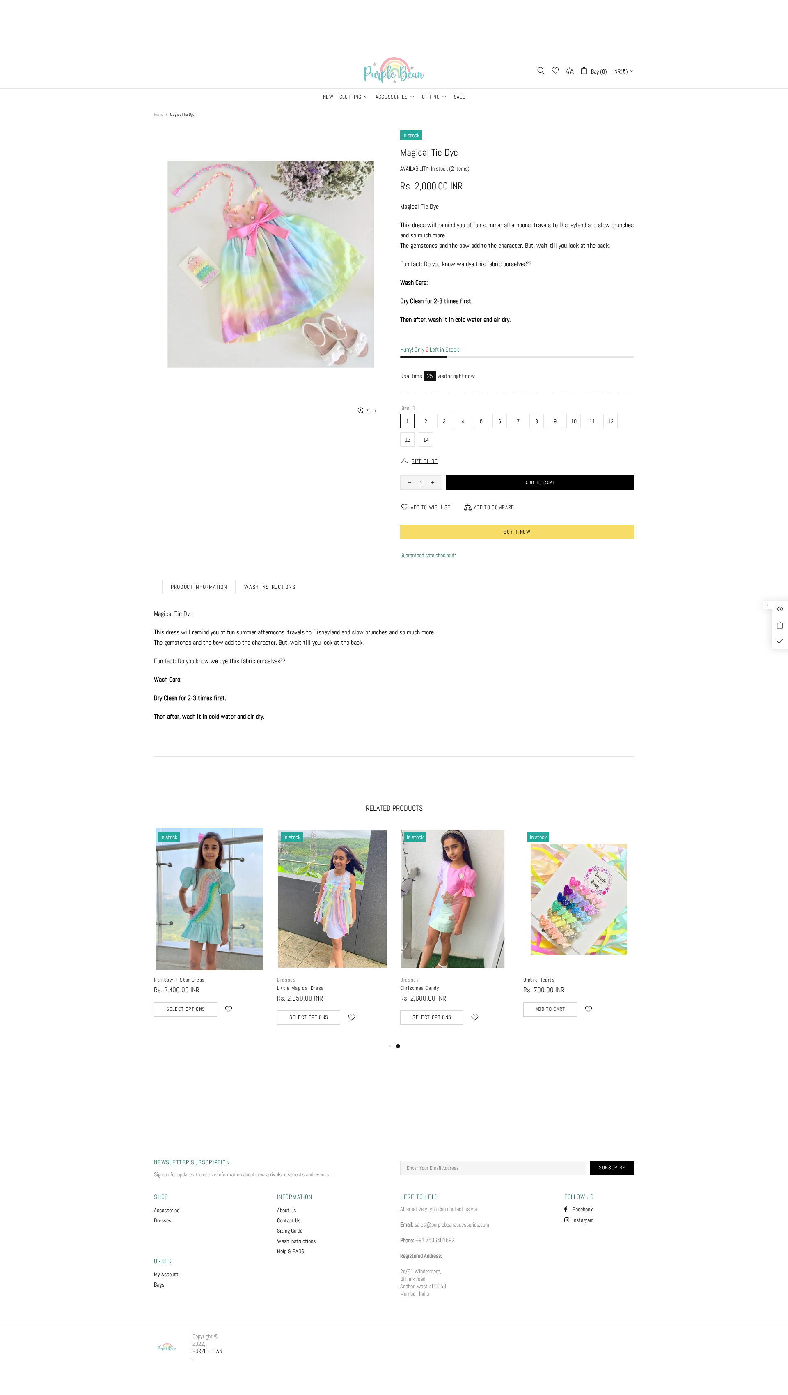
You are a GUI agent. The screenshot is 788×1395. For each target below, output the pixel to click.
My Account (166, 1274)
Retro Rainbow (171, 979)
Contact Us (288, 1220)
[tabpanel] (209, 930)
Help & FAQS (290, 1251)
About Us (286, 1210)
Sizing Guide (289, 1230)
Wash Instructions (296, 1241)
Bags (159, 1284)
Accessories (166, 1210)
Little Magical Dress (546, 988)
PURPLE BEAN (394, 70)
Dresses (532, 979)
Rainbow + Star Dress (425, 979)
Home (158, 114)
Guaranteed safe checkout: (428, 555)
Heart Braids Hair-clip (302, 979)
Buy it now (517, 531)
